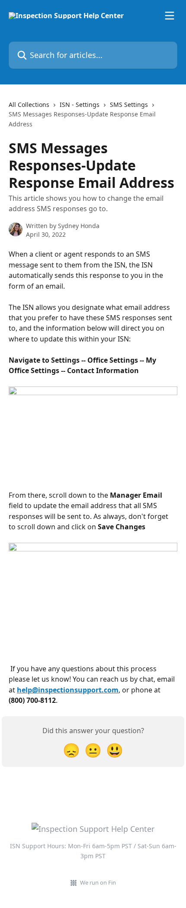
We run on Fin (98, 882)
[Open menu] (169, 15)
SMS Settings (129, 104)
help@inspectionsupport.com (68, 690)
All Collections (29, 104)
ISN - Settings (79, 104)
